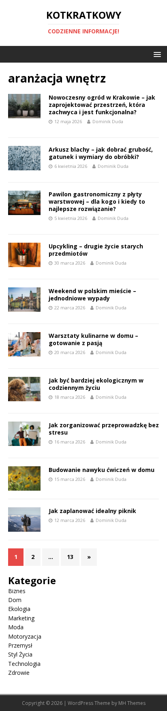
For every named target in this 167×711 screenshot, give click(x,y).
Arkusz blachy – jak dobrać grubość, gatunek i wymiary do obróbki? (101, 153)
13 (70, 557)
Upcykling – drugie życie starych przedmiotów (96, 249)
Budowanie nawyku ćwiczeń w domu (101, 470)
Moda (16, 627)
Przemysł (20, 645)
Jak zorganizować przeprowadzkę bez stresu (104, 428)
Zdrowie (19, 672)
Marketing (21, 618)
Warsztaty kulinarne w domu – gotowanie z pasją (93, 339)
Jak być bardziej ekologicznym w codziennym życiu (96, 383)
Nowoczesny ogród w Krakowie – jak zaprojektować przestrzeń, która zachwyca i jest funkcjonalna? (102, 104)
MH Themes (132, 703)
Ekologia (19, 609)
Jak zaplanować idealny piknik (92, 511)
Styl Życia (20, 654)
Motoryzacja (24, 636)
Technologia (24, 664)
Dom (14, 600)
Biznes (17, 591)
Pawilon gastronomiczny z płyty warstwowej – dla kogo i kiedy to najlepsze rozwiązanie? (97, 201)
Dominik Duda (107, 121)
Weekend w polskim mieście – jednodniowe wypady (92, 294)
